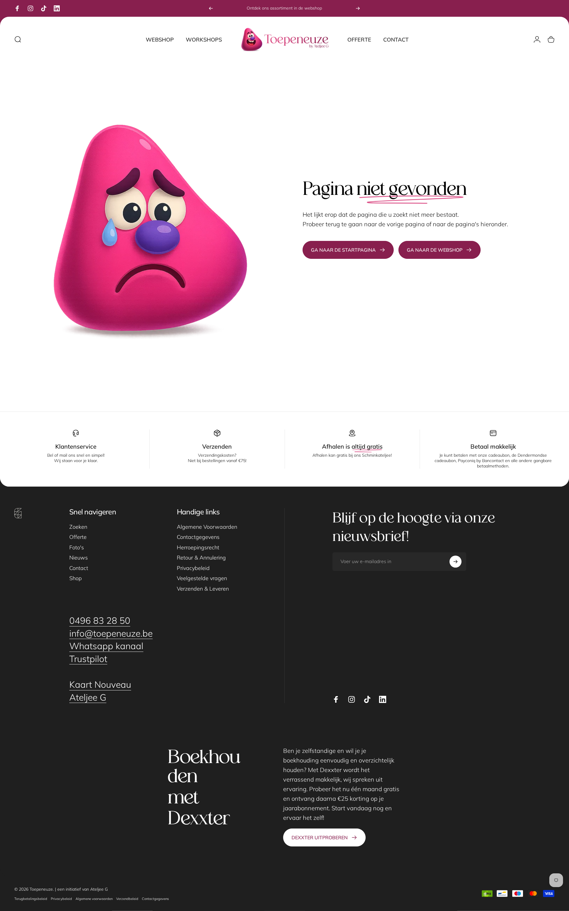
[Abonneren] (455, 562)
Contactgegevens (198, 537)
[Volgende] (357, 8)
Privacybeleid (193, 568)
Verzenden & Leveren (203, 589)
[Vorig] (210, 8)
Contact (78, 568)
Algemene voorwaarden (94, 899)
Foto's (76, 547)
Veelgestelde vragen (202, 578)
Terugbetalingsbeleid (30, 899)
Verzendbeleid (127, 899)
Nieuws (78, 557)
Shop (75, 578)
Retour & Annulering (201, 557)
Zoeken (78, 527)
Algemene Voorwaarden (207, 527)
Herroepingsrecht (198, 547)
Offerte (78, 537)
